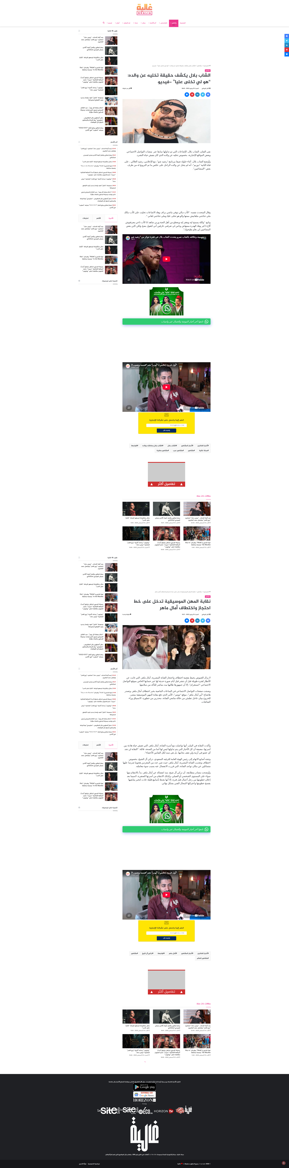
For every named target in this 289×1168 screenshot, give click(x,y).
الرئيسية (182, 23)
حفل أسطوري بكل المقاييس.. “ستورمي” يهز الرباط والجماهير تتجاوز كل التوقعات (92, 120)
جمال (144, 23)
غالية (179, 1164)
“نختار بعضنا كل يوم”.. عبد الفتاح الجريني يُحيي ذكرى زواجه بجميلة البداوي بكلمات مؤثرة (91, 110)
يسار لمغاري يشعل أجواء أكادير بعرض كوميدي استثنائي (167, 519)
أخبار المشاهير (186, 445)
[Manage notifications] (284, 1163)
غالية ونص (164, 23)
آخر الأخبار (153, 23)
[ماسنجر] (187, 94)
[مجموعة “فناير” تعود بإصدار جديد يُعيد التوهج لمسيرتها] (111, 101)
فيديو (110, 23)
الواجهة (134, 445)
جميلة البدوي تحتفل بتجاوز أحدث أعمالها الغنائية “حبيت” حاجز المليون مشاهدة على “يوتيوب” (167, 544)
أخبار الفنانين (202, 445)
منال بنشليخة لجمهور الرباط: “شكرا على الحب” (138, 519)
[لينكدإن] (197, 94)
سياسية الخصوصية (94, 1164)
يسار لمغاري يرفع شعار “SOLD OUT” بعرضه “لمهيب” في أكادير (90, 129)
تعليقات (86, 218)
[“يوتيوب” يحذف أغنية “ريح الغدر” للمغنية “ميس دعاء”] (136, 533)
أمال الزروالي (205, 88)
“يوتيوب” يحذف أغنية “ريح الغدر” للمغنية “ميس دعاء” (138, 543)
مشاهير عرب (178, 450)
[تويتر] (202, 94)
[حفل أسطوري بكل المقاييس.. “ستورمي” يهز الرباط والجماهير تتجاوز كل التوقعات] (111, 121)
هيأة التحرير (82, 1164)
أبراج (118, 23)
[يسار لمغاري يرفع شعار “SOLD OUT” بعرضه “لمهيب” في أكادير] (111, 131)
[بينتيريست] (192, 94)
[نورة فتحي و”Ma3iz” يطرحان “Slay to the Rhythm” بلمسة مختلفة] (197, 533)
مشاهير (174, 23)
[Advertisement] (166, 46)
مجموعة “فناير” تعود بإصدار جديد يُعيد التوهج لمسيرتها (91, 98)
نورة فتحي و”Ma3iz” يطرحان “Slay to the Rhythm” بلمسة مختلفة (198, 543)
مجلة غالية (203, 450)
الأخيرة (111, 218)
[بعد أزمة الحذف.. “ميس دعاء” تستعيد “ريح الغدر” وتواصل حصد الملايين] (197, 509)
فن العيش (127, 23)
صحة (136, 23)
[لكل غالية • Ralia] (144, 9)
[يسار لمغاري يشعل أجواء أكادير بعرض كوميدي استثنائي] (166, 509)
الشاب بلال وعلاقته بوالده (152, 445)
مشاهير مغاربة (162, 450)
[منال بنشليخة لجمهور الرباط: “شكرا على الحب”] (136, 509)
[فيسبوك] (208, 94)
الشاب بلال (172, 445)
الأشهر (98, 218)
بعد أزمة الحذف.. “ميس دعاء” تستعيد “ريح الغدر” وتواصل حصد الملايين (198, 519)
